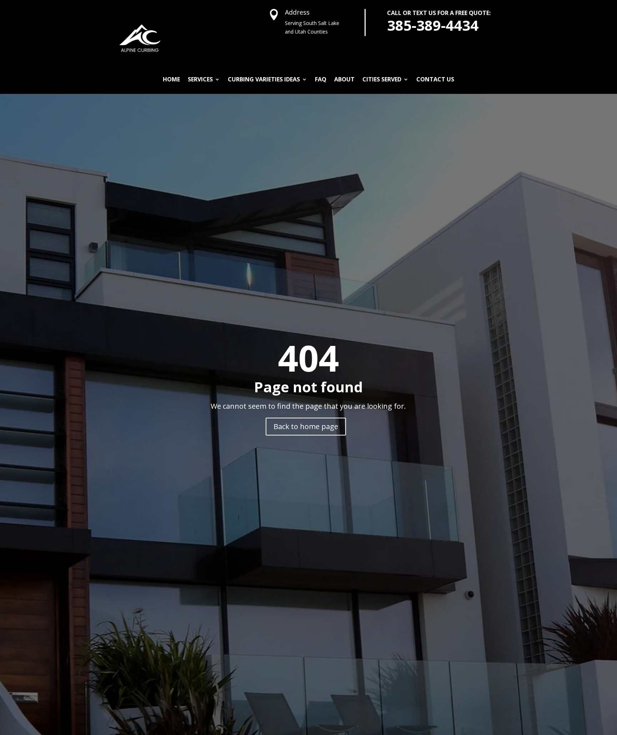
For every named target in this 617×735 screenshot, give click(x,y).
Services (200, 79)
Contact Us (435, 79)
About (344, 79)
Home (171, 79)
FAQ (320, 79)
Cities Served (381, 79)
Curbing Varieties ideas (264, 79)
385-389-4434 (432, 25)
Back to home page (306, 426)
